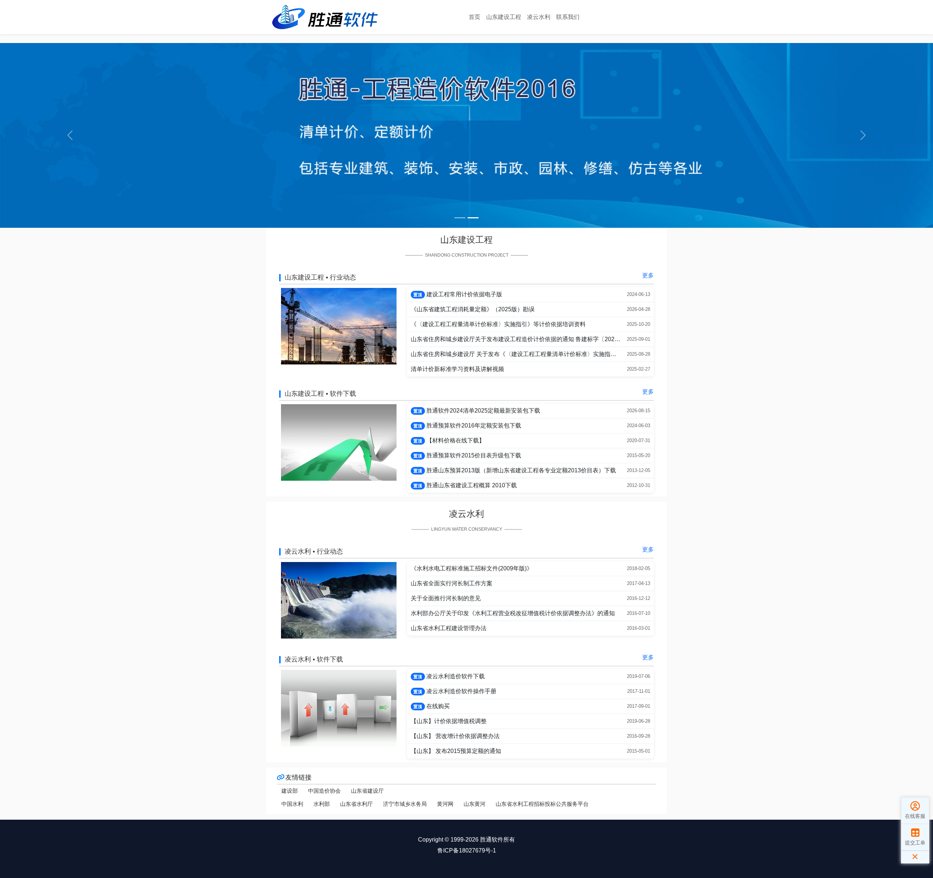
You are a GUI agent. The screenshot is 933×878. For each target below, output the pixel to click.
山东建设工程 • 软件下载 (320, 393)
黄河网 (445, 804)
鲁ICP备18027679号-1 (466, 850)
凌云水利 (538, 17)
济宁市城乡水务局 (405, 804)
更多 (648, 275)
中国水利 (292, 804)
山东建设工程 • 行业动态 (320, 277)
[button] (70, 135)
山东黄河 (474, 804)
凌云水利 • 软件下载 (314, 659)
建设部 (289, 791)
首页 (474, 17)
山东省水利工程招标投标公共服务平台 (542, 804)
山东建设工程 (503, 17)
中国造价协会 (324, 791)
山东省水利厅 (356, 804)
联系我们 (567, 17)
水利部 (321, 804)
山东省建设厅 (367, 791)
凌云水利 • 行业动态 (314, 551)
